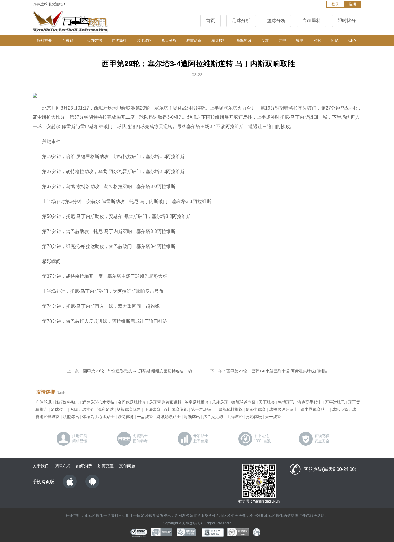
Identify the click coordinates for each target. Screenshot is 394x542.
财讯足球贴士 (168, 416)
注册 (352, 4)
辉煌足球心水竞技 (98, 402)
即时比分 (346, 20)
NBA (335, 40)
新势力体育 (256, 409)
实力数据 (94, 40)
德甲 (299, 40)
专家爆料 (311, 20)
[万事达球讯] (76, 22)
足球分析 (241, 20)
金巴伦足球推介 (132, 402)
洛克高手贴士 (309, 402)
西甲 (282, 40)
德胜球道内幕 (243, 402)
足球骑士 (59, 409)
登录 (335, 4)
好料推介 (44, 40)
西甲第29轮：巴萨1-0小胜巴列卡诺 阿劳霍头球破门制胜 (276, 371)
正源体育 (152, 409)
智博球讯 (286, 402)
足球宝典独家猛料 (165, 402)
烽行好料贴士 (67, 402)
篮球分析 (276, 20)
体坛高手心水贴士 (98, 416)
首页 (210, 20)
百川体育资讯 (176, 409)
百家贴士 (69, 40)
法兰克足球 (213, 416)
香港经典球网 (47, 416)
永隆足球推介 (82, 409)
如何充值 (105, 466)
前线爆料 (119, 40)
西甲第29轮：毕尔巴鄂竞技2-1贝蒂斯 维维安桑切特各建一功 (137, 371)
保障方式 (62, 466)
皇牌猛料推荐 (230, 409)
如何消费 (84, 466)
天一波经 (273, 416)
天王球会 (267, 402)
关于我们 (41, 466)
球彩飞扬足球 (344, 409)
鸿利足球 (105, 409)
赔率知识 (243, 40)
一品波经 (145, 416)
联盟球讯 (71, 416)
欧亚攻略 (144, 40)
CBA (352, 40)
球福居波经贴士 (283, 409)
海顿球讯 (192, 416)
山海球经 (234, 416)
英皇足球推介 (197, 402)
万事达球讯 (335, 402)
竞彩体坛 (254, 416)
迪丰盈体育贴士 (315, 409)
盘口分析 (169, 40)
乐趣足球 (220, 402)
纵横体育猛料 (129, 409)
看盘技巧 (218, 40)
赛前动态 (193, 40)
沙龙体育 (126, 416)
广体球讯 (43, 402)
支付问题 (127, 466)
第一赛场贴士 (203, 409)
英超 (265, 40)
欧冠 (317, 40)
